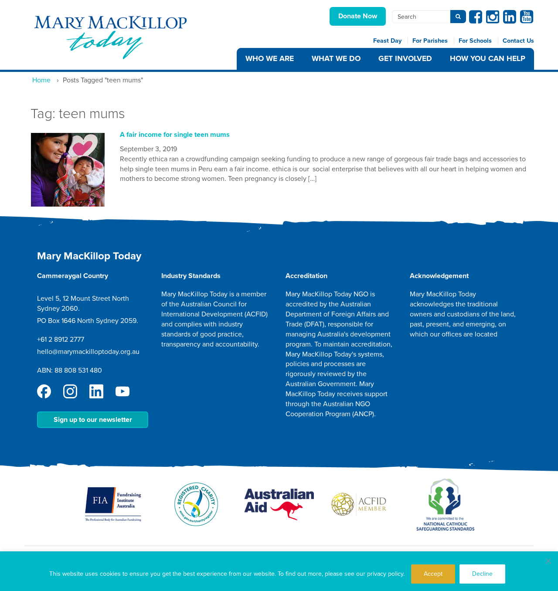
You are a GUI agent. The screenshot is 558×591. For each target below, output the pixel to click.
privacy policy (385, 573)
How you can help (487, 58)
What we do (336, 58)
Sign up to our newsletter (93, 419)
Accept (433, 573)
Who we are (269, 58)
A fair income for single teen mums (175, 134)
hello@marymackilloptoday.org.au (88, 351)
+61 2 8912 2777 (60, 339)
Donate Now (357, 16)
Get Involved (405, 58)
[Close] (548, 561)
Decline (482, 573)
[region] (279, 571)
